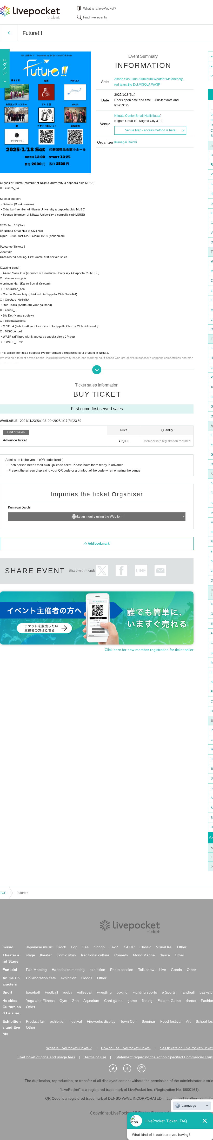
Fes (85, 947)
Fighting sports (144, 992)
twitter (102, 570)
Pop (74, 947)
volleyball (84, 992)
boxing (122, 992)
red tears (120, 84)
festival (76, 1021)
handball (188, 992)
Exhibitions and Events (12, 1027)
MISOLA (144, 84)
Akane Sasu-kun (126, 79)
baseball (33, 992)
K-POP (129, 947)
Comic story (66, 955)
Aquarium (91, 1001)
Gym (63, 1001)
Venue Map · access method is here (150, 130)
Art (188, 1021)
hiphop (99, 947)
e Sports (169, 992)
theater (46, 955)
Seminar (148, 1021)
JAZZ (114, 947)
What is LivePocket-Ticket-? (69, 1048)
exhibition (97, 970)
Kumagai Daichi (125, 142)
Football (51, 992)
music (8, 947)
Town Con (128, 1021)
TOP (3, 893)
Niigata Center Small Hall (132, 116)
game (132, 1001)
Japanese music (39, 947)
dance (165, 955)
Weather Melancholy (168, 79)
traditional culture (95, 955)
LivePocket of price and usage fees (46, 1057)
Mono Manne (144, 955)
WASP (155, 84)
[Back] (8, 33)
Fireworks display (101, 1021)
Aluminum (145, 79)
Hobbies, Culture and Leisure (12, 1007)
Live (162, 970)
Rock (62, 947)
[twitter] (115, 1068)
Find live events (95, 17)
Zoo (75, 1001)
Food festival (170, 1021)
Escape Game (169, 1001)
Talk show (146, 970)
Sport (7, 992)
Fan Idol (10, 970)
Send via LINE (141, 570)
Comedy (121, 955)
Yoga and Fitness (40, 1001)
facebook (121, 570)
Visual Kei (164, 947)
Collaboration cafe (41, 978)
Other (182, 947)
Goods (176, 970)
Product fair (35, 1021)
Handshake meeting (68, 970)
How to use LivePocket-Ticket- (126, 1048)
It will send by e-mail (160, 570)
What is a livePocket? (99, 8)
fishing (147, 1001)
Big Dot (133, 84)
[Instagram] (144, 1068)
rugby (67, 992)
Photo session (121, 970)
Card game (113, 1001)
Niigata (155, 116)
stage (30, 955)
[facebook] (130, 1068)
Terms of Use (95, 1057)
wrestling (104, 992)
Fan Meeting (36, 970)
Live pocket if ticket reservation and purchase (30, 12)
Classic (145, 947)
